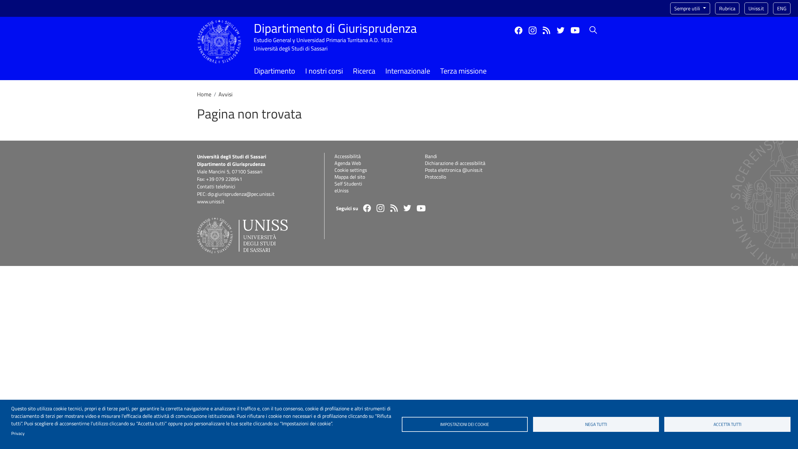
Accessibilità (347, 156)
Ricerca (364, 70)
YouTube (575, 30)
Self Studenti (348, 183)
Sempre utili (687, 8)
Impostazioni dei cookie (464, 424)
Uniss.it (756, 8)
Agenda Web (347, 163)
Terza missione (463, 70)
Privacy (18, 433)
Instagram (532, 30)
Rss (546, 30)
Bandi (431, 156)
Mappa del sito (349, 176)
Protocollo (435, 176)
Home (204, 94)
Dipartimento (274, 70)
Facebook (518, 30)
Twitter (561, 30)
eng (781, 8)
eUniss (341, 190)
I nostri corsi (324, 70)
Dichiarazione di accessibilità (455, 163)
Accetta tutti (727, 424)
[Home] (219, 23)
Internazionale (407, 70)
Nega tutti (596, 424)
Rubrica (727, 8)
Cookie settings (350, 170)
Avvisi (226, 94)
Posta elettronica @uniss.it (454, 170)
